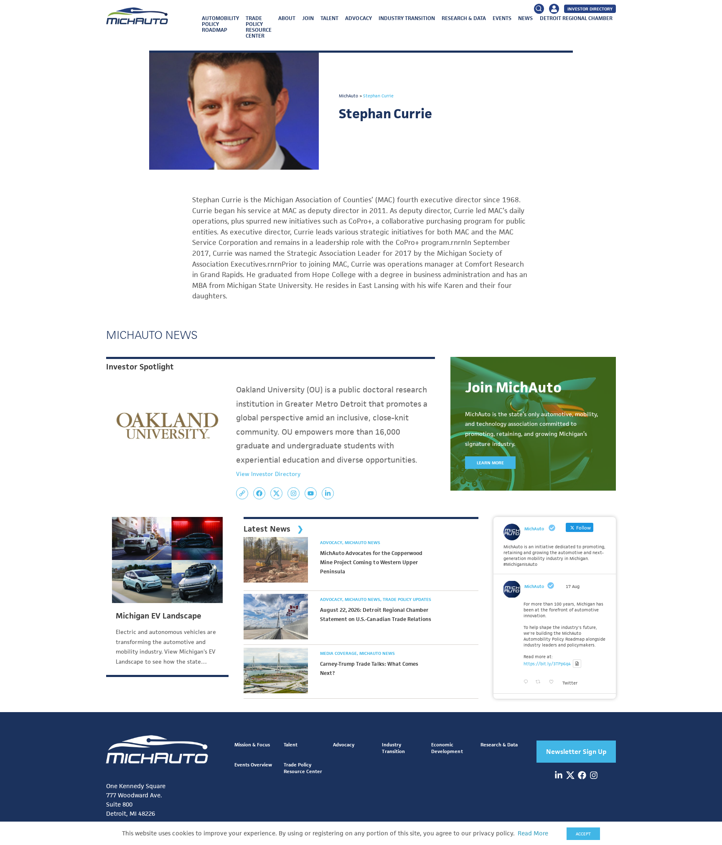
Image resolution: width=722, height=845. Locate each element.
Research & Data (464, 18)
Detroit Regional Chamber (576, 18)
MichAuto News (362, 542)
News (525, 18)
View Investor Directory (268, 474)
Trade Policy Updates (407, 599)
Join (308, 18)
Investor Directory (590, 9)
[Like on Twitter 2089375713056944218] (553, 681)
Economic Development (447, 747)
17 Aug (573, 586)
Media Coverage (339, 653)
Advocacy (358, 18)
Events (502, 18)
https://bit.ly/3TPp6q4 (547, 664)
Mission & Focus (252, 744)
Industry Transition (407, 18)
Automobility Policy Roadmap (220, 24)
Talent (329, 18)
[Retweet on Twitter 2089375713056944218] (540, 681)
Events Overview (253, 764)
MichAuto (534, 586)
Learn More (490, 463)
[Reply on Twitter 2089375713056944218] (527, 681)
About (286, 18)
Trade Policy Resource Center (259, 27)
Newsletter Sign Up (576, 751)
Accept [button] (583, 834)
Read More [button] (533, 833)
